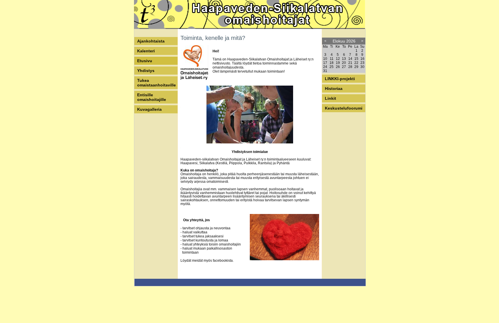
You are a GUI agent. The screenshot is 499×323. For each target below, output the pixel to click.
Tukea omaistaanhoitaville (156, 82)
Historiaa (333, 88)
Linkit (330, 98)
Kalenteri (146, 51)
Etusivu (144, 60)
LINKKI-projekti (340, 78)
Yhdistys (145, 70)
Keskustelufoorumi (343, 108)
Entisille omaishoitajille (151, 97)
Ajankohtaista (151, 41)
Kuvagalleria (149, 109)
